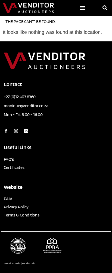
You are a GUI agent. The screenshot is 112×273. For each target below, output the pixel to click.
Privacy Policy (16, 206)
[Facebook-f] (6, 131)
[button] (82, 8)
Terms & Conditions (21, 215)
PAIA (8, 198)
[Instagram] (16, 131)
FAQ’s (9, 159)
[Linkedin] (26, 131)
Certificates (14, 167)
